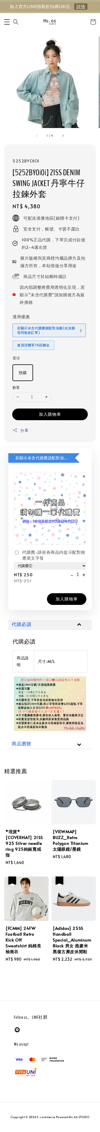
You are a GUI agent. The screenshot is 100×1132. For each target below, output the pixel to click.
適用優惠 (21, 316)
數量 (16, 387)
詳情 (80, 6)
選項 (16, 357)
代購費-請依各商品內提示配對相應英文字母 (53, 555)
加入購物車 (50, 414)
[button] (7, 22)
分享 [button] (24, 430)
